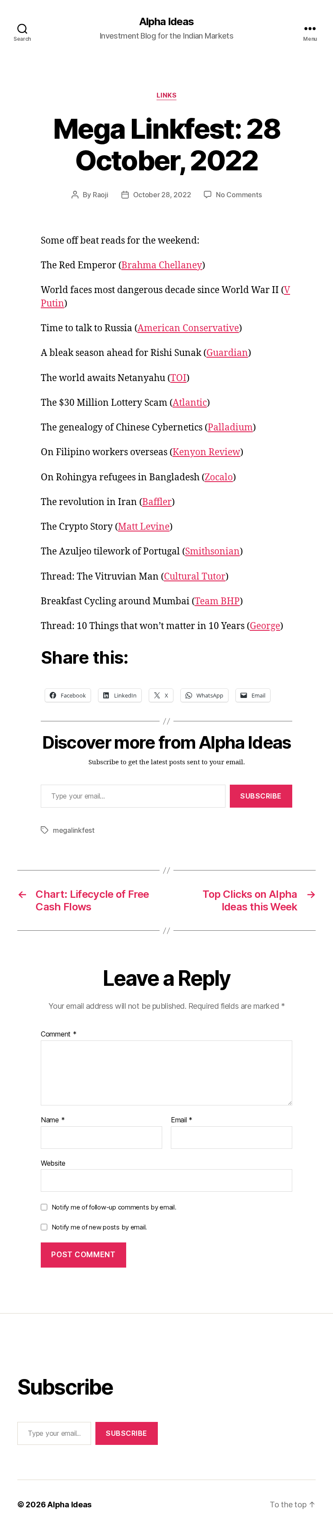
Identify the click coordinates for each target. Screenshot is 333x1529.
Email (182, 1120)
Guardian (227, 353)
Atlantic (190, 403)
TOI (178, 378)
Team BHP (217, 601)
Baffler (157, 502)
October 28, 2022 (162, 194)
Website (53, 1163)
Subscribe (261, 796)
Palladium (230, 428)
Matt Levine (144, 527)
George (265, 626)
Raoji (100, 194)
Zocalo (219, 477)
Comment (59, 1034)
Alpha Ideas (166, 21)
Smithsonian (212, 551)
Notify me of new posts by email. (99, 1227)
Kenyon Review (206, 452)
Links (167, 95)
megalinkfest (74, 830)
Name (53, 1120)
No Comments (238, 194)
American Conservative (188, 328)
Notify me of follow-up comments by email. (114, 1207)
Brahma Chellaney (161, 265)
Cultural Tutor (194, 577)
